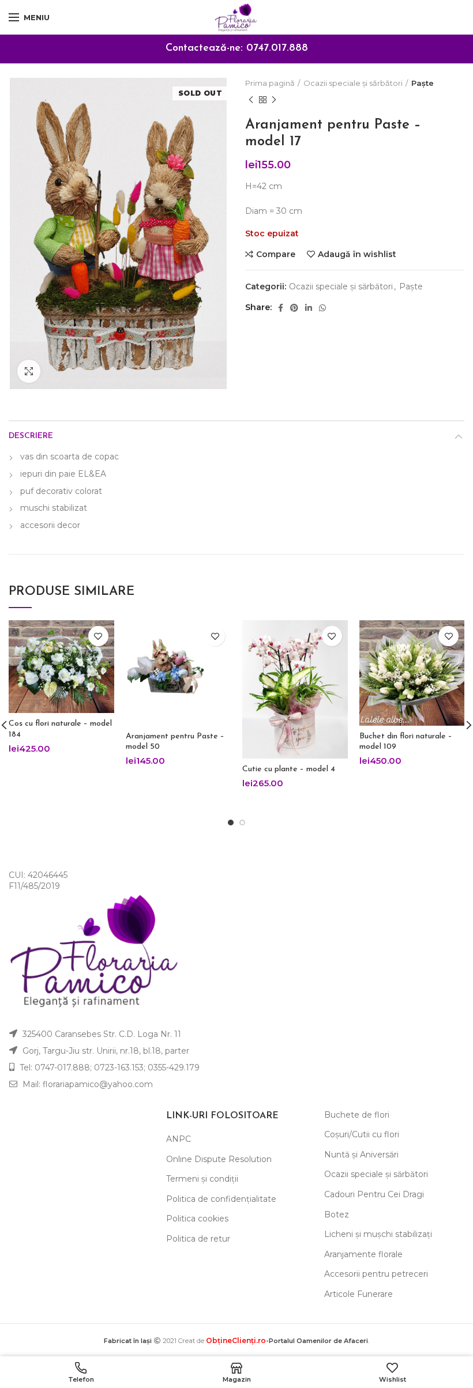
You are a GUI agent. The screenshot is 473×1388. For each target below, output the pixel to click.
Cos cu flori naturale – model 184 (60, 728)
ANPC (178, 1139)
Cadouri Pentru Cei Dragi (374, 1194)
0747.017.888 (277, 48)
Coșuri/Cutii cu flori (361, 1134)
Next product (274, 99)
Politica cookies (197, 1218)
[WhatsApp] (322, 307)
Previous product (251, 99)
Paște (422, 83)
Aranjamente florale (363, 1254)
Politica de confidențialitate (221, 1199)
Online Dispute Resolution (219, 1159)
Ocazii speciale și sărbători (353, 83)
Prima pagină (270, 83)
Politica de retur (198, 1239)
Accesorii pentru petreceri (376, 1274)
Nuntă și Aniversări (361, 1154)
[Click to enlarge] (28, 371)
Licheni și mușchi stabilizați (378, 1234)
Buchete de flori (356, 1115)
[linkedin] (309, 307)
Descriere (31, 436)
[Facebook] (281, 307)
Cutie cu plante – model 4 (288, 769)
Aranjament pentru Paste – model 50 (175, 741)
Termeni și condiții (202, 1179)
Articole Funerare (358, 1294)
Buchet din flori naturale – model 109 (405, 741)
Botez (336, 1214)
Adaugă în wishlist (357, 254)
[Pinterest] (294, 307)
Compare (275, 254)
